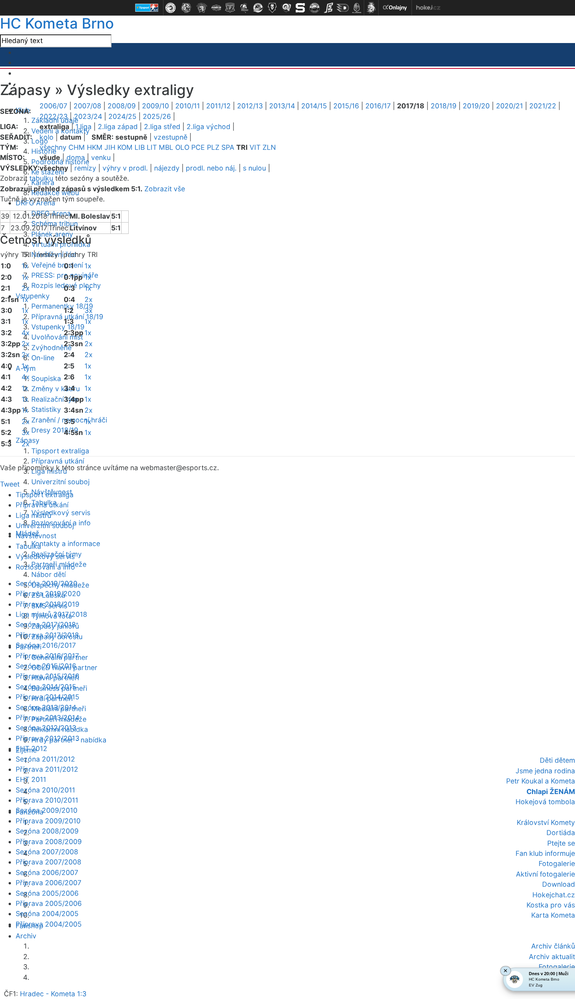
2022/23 (54, 116)
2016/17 (378, 106)
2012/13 (250, 106)
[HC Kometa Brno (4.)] (216, 8)
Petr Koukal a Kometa (540, 781)
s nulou (254, 168)
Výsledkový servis (60, 512)
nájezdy (167, 168)
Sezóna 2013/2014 (46, 707)
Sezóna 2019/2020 (46, 583)
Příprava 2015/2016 (47, 676)
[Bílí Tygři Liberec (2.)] (186, 8)
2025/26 (157, 116)
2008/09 (122, 106)
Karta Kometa (553, 915)
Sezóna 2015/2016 (46, 666)
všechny (53, 147)
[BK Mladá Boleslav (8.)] (272, 8)
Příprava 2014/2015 (47, 697)
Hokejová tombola (545, 802)
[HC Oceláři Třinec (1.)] (171, 8)
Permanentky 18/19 (62, 306)
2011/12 (218, 106)
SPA (227, 147)
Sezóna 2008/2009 (47, 831)
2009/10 (155, 106)
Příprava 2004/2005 (49, 924)
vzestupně (170, 137)
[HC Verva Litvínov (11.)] (314, 8)
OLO (182, 147)
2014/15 (314, 106)
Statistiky (46, 409)
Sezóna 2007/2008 (47, 852)
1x (25, 266)
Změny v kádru (55, 389)
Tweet (10, 484)
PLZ (213, 147)
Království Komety (546, 822)
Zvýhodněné (51, 347)
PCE (198, 147)
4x (26, 333)
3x (26, 432)
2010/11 (187, 106)
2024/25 (122, 116)
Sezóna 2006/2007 (47, 872)
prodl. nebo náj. (211, 168)
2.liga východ (208, 126)
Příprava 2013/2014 (47, 717)
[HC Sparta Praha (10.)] (300, 8)
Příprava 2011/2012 (47, 769)
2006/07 (53, 106)
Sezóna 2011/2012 (45, 759)
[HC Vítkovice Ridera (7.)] (258, 8)
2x (26, 288)
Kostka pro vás (550, 905)
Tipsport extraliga (60, 451)
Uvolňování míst (57, 337)
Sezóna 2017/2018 (46, 624)
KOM (125, 147)
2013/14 (282, 106)
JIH (109, 147)
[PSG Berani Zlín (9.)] (286, 8)
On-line (42, 358)
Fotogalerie (557, 863)
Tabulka (28, 546)
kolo (47, 137)
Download (558, 884)
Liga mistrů (33, 515)
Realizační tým (54, 399)
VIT (255, 147)
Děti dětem (557, 760)
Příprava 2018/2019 (47, 604)
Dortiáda (560, 832)
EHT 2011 (31, 779)
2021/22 (542, 106)
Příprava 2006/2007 (48, 883)
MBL (166, 147)
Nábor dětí (48, 574)
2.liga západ (118, 126)
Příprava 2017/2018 (47, 635)
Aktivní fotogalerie (545, 874)
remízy (85, 168)
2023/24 (88, 116)
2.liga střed (162, 126)
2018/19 (443, 106)
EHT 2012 (31, 748)
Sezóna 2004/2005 (47, 913)
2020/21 (509, 106)
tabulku (41, 178)
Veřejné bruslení (57, 265)
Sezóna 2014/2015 (46, 687)
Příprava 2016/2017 (47, 656)
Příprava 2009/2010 (48, 821)
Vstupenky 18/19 (57, 327)
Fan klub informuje (545, 853)
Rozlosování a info (45, 567)
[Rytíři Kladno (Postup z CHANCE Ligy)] (357, 8)
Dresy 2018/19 (54, 430)
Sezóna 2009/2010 (46, 810)
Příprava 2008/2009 (49, 841)
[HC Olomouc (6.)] (244, 8)
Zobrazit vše (164, 189)
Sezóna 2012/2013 (46, 728)
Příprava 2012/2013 (47, 738)
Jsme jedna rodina (545, 771)
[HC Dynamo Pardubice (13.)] (343, 8)
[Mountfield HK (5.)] (230, 8)
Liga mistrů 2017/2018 (51, 614)
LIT (152, 147)
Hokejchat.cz (553, 895)
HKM (94, 147)
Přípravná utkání (57, 461)
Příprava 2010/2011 (47, 800)
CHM (76, 147)
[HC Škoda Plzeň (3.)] (202, 8)
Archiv (26, 936)
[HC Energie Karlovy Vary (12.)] (329, 8)
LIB (140, 147)
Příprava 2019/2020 (48, 593)
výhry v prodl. (125, 168)
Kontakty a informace (65, 543)
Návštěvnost (36, 536)
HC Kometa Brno (57, 23)
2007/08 (87, 106)
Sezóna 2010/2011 (45, 790)
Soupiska (46, 378)
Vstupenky (33, 296)
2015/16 (346, 106)
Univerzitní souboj (60, 482)
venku (101, 157)
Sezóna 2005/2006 (47, 893)
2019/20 (476, 106)
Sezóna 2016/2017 (46, 645)
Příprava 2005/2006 (49, 903)
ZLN (269, 147)
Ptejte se (561, 843)
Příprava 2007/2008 (48, 862)
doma (75, 157)
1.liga (83, 126)
